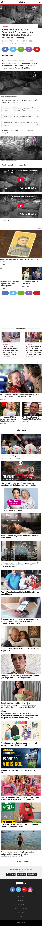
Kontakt (21, 896)
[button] (2, 341)
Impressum (21, 904)
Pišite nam (21, 912)
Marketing (21, 900)
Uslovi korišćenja (21, 908)
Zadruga (5, 27)
